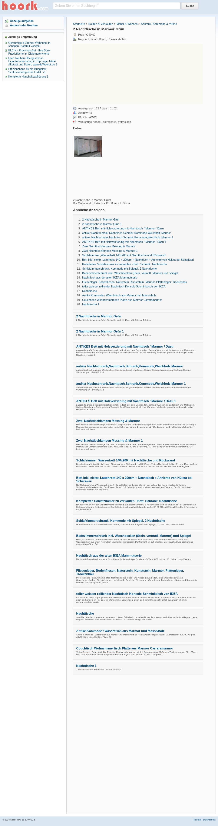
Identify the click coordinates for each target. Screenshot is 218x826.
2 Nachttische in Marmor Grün (100, 219)
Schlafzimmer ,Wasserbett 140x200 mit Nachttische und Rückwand (123, 255)
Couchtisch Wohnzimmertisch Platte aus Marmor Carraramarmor (122, 299)
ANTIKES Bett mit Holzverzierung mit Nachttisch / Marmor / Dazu (123, 228)
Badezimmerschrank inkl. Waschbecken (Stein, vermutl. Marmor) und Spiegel (130, 273)
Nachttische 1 (90, 304)
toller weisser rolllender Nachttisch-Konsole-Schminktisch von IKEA (124, 286)
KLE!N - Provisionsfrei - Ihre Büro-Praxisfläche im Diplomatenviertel (29, 52)
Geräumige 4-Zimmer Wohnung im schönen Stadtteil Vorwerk (29, 44)
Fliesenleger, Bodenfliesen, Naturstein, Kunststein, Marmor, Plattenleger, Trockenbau (134, 282)
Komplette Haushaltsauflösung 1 (28, 76)
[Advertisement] (107, 73)
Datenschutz (209, 820)
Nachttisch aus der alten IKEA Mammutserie (109, 277)
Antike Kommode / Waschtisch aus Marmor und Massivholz (119, 295)
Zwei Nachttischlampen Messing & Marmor (108, 246)
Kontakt (197, 820)
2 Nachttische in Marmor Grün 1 (102, 224)
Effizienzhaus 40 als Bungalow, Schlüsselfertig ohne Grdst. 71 (27, 70)
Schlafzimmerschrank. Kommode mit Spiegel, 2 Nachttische (119, 268)
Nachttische (89, 291)
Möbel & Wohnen (127, 23)
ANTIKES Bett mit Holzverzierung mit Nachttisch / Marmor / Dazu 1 (124, 241)
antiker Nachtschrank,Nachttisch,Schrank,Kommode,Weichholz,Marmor (126, 233)
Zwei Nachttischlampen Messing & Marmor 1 (110, 250)
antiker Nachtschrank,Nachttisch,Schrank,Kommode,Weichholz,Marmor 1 (127, 237)
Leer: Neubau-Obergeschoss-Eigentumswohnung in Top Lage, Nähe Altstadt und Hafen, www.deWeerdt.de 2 (32, 61)
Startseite (79, 23)
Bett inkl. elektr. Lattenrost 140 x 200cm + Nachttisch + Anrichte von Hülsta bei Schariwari (138, 259)
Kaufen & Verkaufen (100, 23)
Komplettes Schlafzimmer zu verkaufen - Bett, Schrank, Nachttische (124, 264)
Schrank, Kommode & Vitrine (159, 23)
